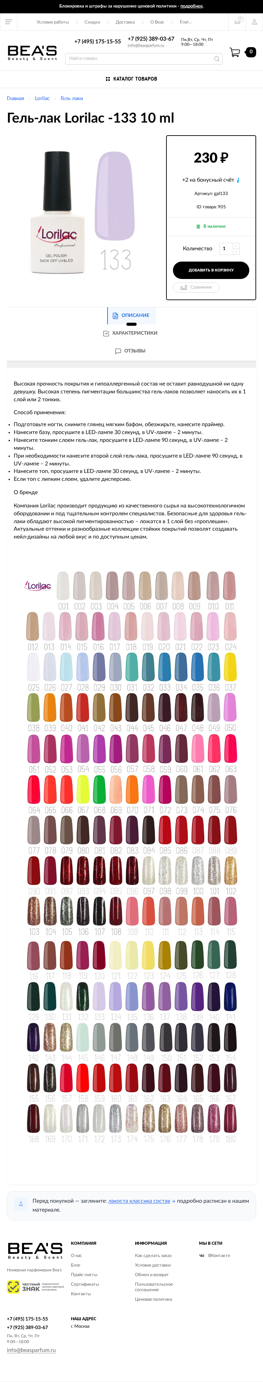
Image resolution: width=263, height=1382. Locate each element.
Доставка (125, 22)
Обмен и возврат (152, 1275)
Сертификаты (85, 1284)
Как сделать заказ (153, 1256)
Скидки (92, 22)
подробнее (191, 6)
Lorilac (42, 98)
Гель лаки (72, 98)
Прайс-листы (84, 1275)
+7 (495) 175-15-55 (97, 41)
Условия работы (53, 22)
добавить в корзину (211, 270)
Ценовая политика (153, 1299)
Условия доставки (153, 1265)
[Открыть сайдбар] (8, 21)
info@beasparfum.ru (146, 45)
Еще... (186, 22)
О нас (76, 1256)
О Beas (157, 22)
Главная (15, 98)
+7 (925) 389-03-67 (151, 39)
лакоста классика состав (139, 1201)
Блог (75, 1265)
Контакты (81, 1294)
